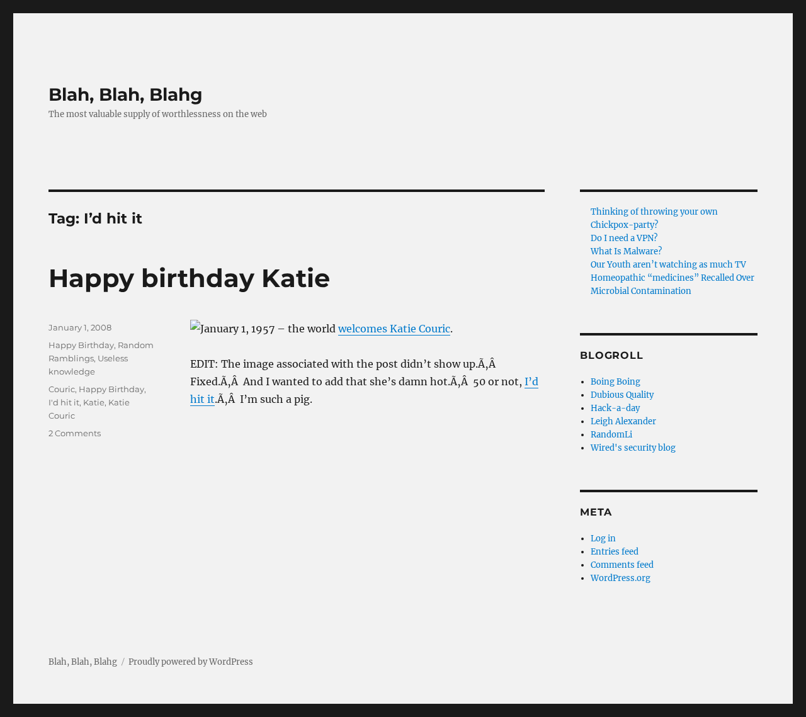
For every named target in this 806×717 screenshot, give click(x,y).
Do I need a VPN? (624, 238)
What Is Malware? (626, 251)
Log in (603, 538)
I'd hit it (63, 402)
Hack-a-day (615, 408)
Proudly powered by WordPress (190, 662)
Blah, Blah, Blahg (125, 94)
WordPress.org (620, 578)
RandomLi (611, 434)
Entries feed (615, 551)
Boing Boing (615, 381)
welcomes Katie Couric (394, 328)
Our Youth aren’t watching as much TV (668, 264)
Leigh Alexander (623, 421)
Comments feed (622, 565)
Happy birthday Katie (189, 278)
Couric (61, 389)
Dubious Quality (622, 395)
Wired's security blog (633, 448)
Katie (94, 402)
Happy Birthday (81, 345)
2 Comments (74, 433)
